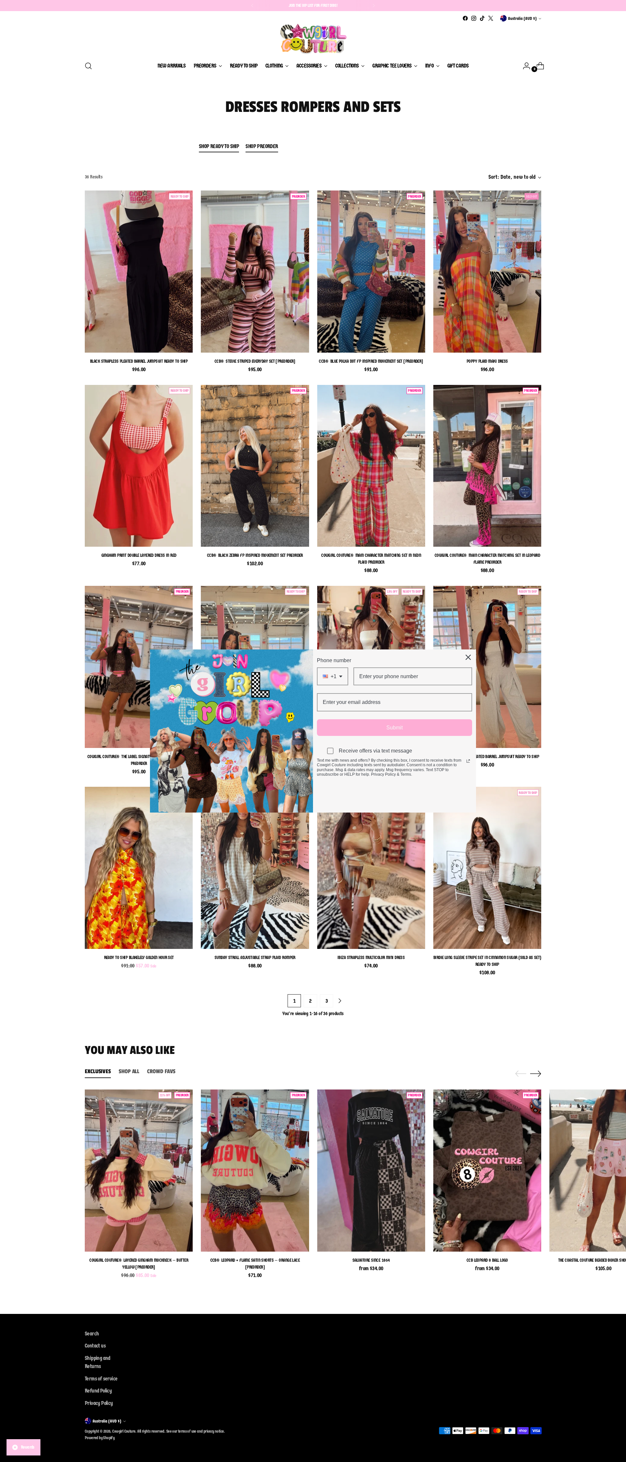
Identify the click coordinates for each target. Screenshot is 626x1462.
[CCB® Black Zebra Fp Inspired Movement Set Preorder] (255, 466)
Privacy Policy (99, 1403)
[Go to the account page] (523, 65)
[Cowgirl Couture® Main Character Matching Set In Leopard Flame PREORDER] (487, 466)
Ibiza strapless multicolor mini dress (371, 957)
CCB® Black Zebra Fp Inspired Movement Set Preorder (255, 555)
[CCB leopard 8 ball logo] (487, 1170)
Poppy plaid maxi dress (487, 361)
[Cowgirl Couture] (313, 39)
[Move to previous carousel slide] (520, 1073)
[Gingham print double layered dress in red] (139, 466)
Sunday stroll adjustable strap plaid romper (255, 957)
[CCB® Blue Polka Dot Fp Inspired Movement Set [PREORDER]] (371, 271)
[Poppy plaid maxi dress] (487, 271)
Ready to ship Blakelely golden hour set (139, 957)
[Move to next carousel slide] (535, 1073)
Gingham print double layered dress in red (138, 555)
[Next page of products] (340, 1000)
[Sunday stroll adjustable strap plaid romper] (255, 868)
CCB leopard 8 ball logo (487, 1260)
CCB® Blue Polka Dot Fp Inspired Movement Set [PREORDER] (371, 361)
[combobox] (332, 676)
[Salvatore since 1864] (371, 1170)
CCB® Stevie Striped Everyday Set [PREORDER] (255, 361)
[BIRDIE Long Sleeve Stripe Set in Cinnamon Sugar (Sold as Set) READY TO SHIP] (487, 868)
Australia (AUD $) (522, 18)
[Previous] (252, 5)
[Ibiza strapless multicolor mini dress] (371, 868)
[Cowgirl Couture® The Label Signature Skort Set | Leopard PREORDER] (139, 667)
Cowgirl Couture (123, 1431)
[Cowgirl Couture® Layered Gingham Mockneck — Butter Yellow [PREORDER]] (139, 1170)
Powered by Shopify (99, 1437)
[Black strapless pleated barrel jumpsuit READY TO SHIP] (139, 271)
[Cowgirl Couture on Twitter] (491, 18)
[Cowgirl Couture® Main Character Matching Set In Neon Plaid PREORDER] (371, 466)
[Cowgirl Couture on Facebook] (465, 18)
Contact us (95, 1346)
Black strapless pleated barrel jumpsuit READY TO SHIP (138, 361)
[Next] (373, 5)
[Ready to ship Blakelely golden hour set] (139, 868)
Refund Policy (98, 1391)
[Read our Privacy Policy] (468, 761)
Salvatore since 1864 (371, 1260)
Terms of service (101, 1379)
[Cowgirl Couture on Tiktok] (482, 18)
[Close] (468, 657)
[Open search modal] (88, 65)
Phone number (334, 660)
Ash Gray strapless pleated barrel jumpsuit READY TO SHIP (487, 756)
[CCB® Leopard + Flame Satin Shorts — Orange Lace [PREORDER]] (255, 1170)
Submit (394, 727)
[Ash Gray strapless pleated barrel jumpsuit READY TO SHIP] (487, 667)
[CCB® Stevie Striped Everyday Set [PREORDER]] (255, 271)
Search (92, 1334)
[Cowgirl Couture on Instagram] (474, 18)
